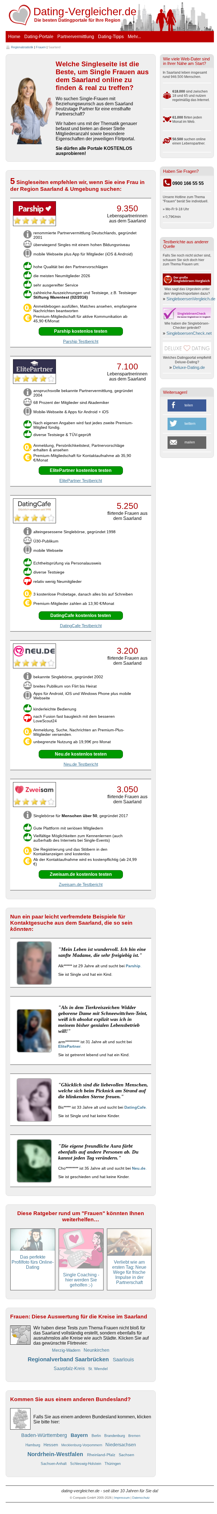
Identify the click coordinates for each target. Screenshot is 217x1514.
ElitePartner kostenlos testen (81, 470)
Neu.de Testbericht (81, 764)
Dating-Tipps (111, 36)
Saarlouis (123, 1359)
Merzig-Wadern (66, 1350)
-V (85, 11)
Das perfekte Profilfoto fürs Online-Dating (33, 1262)
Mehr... (134, 36)
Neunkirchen (96, 1350)
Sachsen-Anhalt (54, 1464)
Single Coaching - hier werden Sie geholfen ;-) (81, 1279)
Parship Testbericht (80, 341)
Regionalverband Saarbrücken (69, 1359)
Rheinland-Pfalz (101, 1454)
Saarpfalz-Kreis (70, 1368)
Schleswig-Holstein (86, 1464)
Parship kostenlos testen (80, 331)
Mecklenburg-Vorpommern (82, 1445)
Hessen (51, 1444)
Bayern (80, 1435)
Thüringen (113, 1464)
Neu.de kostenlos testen (81, 754)
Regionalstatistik (22, 47)
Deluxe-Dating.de (189, 367)
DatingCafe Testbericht (81, 625)
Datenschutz (141, 1497)
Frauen (41, 47)
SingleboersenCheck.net (189, 333)
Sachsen (126, 1454)
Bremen (134, 1436)
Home (14, 36)
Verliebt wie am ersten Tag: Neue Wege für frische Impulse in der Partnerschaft (129, 1272)
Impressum (122, 1497)
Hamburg (33, 1445)
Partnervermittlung (75, 36)
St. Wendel (98, 1368)
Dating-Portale (38, 36)
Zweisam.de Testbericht (81, 884)
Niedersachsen (120, 1444)
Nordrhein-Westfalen (56, 1454)
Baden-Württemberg (44, 1435)
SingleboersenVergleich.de (190, 299)
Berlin (97, 1436)
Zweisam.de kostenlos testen (81, 874)
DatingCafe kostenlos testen (80, 615)
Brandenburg (115, 1436)
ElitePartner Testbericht (80, 480)
